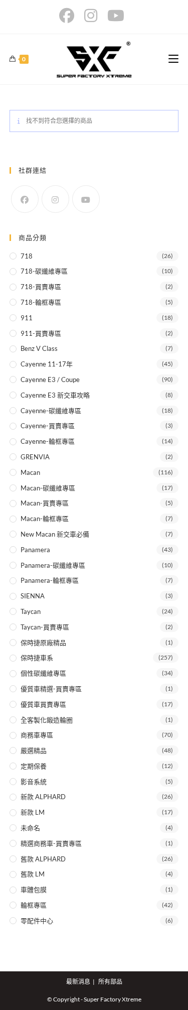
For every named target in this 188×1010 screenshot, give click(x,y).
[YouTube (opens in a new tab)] (115, 15)
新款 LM (33, 812)
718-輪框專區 (41, 302)
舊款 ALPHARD (43, 859)
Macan (30, 472)
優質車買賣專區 (43, 704)
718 (27, 256)
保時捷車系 (37, 658)
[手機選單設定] (173, 59)
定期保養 (34, 766)
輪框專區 (34, 905)
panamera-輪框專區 (50, 580)
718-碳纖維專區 (44, 271)
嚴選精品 (34, 750)
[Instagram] (55, 199)
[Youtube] (86, 199)
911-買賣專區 (41, 333)
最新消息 (78, 981)
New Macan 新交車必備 (55, 534)
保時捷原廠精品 (43, 643)
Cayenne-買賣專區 (48, 426)
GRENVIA (35, 457)
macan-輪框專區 (45, 519)
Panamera (35, 550)
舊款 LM (33, 874)
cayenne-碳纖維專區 (51, 411)
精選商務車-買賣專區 (51, 843)
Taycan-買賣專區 (45, 627)
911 (27, 318)
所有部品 (110, 981)
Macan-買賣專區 (45, 503)
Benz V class (39, 348)
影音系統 (34, 782)
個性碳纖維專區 (43, 673)
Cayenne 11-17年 (47, 364)
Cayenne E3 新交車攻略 (55, 395)
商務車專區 (37, 735)
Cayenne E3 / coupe (50, 379)
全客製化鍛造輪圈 (47, 720)
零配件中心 (37, 921)
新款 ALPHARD (43, 797)
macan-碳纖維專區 (48, 488)
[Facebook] (25, 199)
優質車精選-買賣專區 (51, 689)
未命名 (30, 828)
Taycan (31, 611)
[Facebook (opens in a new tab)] (69, 15)
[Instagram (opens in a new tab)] (90, 15)
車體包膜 (34, 890)
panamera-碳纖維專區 (53, 565)
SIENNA (33, 596)
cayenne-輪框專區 (48, 441)
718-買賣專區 (41, 287)
